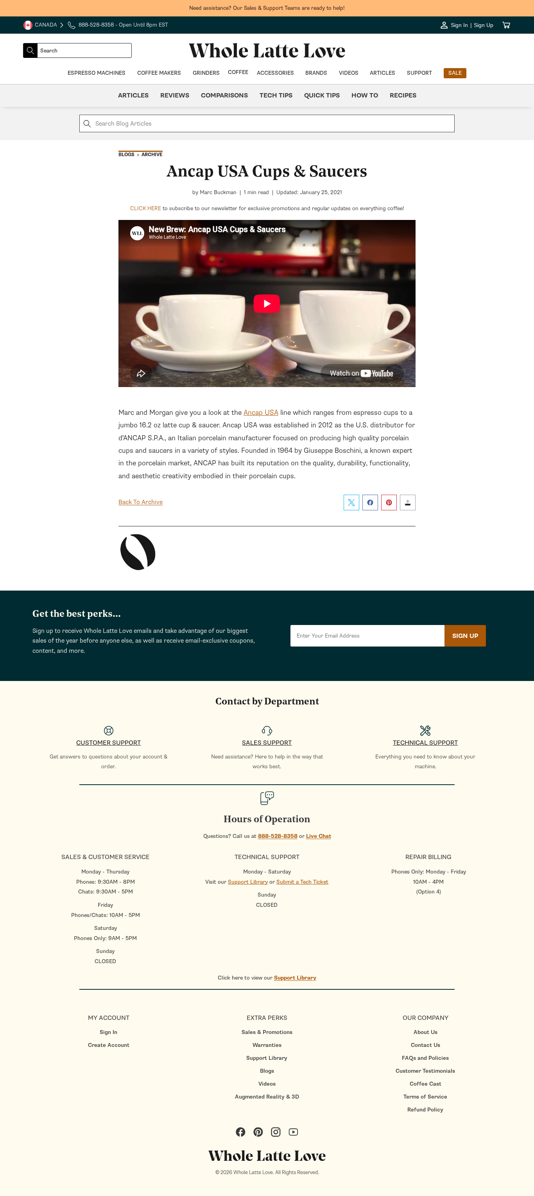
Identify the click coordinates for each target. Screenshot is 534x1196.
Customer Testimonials (425, 1071)
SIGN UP (465, 636)
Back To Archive (140, 502)
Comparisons (224, 95)
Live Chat (318, 836)
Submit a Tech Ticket (302, 882)
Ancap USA (261, 412)
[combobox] (84, 50)
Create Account (108, 1045)
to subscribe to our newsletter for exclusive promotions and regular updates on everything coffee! (267, 208)
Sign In (108, 1032)
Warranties (267, 1045)
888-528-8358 (277, 836)
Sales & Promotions (267, 1032)
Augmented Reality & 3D (267, 1096)
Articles (133, 95)
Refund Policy (425, 1109)
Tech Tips (276, 95)
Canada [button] (40, 26)
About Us (425, 1032)
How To (364, 95)
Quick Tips (322, 95)
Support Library (248, 882)
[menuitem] (108, 1032)
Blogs (267, 1071)
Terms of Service (425, 1096)
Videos (267, 1084)
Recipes (403, 95)
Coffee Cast (425, 1084)
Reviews (174, 95)
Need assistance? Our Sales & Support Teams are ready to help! (267, 8)
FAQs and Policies (425, 1058)
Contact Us (425, 1045)
